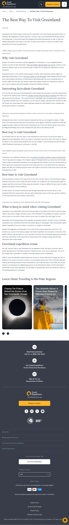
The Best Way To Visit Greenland (41, 11)
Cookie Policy (34, 503)
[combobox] (34, 474)
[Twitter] (37, 411)
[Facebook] (26, 411)
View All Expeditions (34, 462)
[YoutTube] (42, 411)
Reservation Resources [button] (10, 438)
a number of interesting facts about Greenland (41, 96)
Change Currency (24, 470)
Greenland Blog (21, 11)
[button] (65, 520)
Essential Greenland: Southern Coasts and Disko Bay (48, 157)
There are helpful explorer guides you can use (41, 65)
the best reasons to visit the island (35, 77)
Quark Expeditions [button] (8, 449)
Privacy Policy (34, 511)
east (53, 216)
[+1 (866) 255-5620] (41, 4)
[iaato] (30, 423)
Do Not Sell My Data (34, 507)
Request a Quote (53, 4)
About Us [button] (5, 432)
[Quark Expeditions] (9, 4)
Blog (11, 11)
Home (4, 11)
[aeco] (39, 422)
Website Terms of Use (34, 515)
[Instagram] (32, 411)
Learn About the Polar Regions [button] (13, 443)
